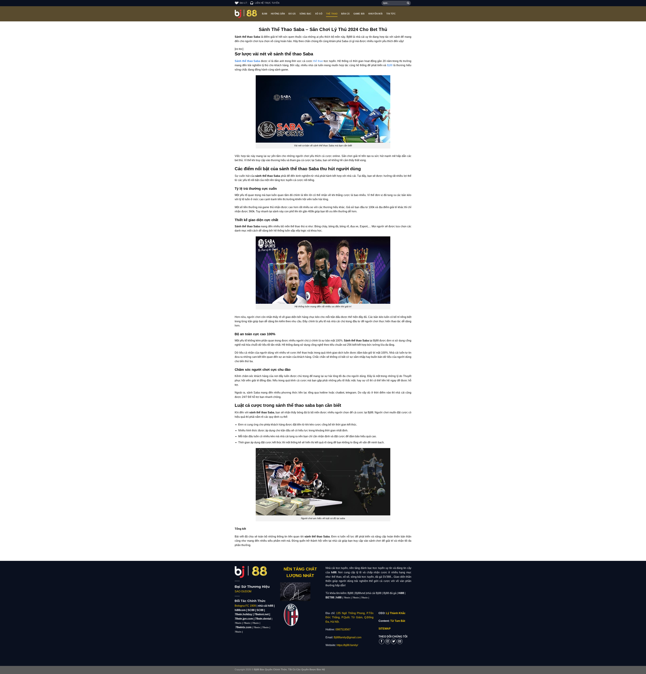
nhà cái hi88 (265, 605)
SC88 (251, 610)
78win (238, 623)
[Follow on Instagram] (387, 641)
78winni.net (261, 614)
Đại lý (243, 3)
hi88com (240, 610)
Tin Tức (391, 13)
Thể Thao (331, 13)
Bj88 (264, 13)
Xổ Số (318, 13)
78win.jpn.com (244, 618)
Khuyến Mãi (375, 13)
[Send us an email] (400, 641)
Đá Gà (292, 13)
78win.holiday (243, 614)
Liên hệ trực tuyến (267, 3)
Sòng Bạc (305, 13)
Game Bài (359, 13)
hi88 (339, 597)
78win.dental (263, 618)
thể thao (318, 61)
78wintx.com (243, 627)
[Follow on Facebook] (381, 641)
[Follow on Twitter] (394, 641)
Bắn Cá (345, 13)
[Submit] (408, 3)
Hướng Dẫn (278, 13)
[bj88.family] (246, 14)
